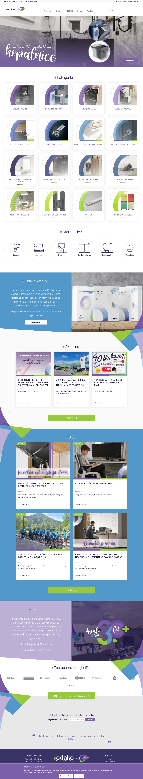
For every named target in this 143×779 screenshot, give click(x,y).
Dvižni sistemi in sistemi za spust (89, 144)
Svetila (88, 215)
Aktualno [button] (47, 11)
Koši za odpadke (89, 109)
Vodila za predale (123, 109)
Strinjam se (79, 776)
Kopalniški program (54, 109)
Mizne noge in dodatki (20, 215)
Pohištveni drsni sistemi (54, 180)
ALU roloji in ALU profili (20, 144)
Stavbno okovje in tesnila (54, 215)
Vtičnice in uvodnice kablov (122, 180)
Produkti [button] (69, 11)
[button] (69, 685)
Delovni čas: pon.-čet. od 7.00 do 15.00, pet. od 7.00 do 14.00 (20, 1)
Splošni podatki (109, 761)
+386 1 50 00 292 (36, 761)
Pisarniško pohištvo (123, 215)
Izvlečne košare (20, 109)
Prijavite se (90, 719)
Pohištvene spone (54, 144)
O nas (109, 759)
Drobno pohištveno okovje (123, 144)
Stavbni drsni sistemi (88, 180)
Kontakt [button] (90, 11)
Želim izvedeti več (66, 776)
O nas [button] (79, 11)
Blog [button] (58, 11)
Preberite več (24, 403)
